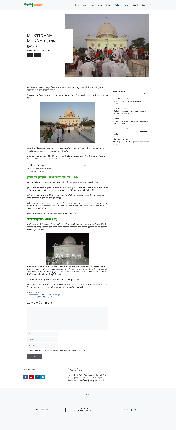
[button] (150, 5)
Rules (144, 5)
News (85, 5)
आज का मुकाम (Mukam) (37, 171)
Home (77, 5)
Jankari (117, 5)
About (100, 5)
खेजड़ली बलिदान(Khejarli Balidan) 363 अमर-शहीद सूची (44, 295)
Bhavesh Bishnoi (32, 50)
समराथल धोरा (49, 285)
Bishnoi (135, 5)
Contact (108, 5)
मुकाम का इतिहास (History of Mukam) (41, 168)
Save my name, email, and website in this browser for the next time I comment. (59, 350)
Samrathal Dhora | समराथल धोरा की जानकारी (135, 142)
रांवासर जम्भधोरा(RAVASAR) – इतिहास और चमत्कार (43, 297)
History (126, 5)
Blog (92, 5)
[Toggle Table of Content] (83, 165)
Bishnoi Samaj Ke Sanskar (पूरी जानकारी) (135, 132)
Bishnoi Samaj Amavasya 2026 (132, 101)
